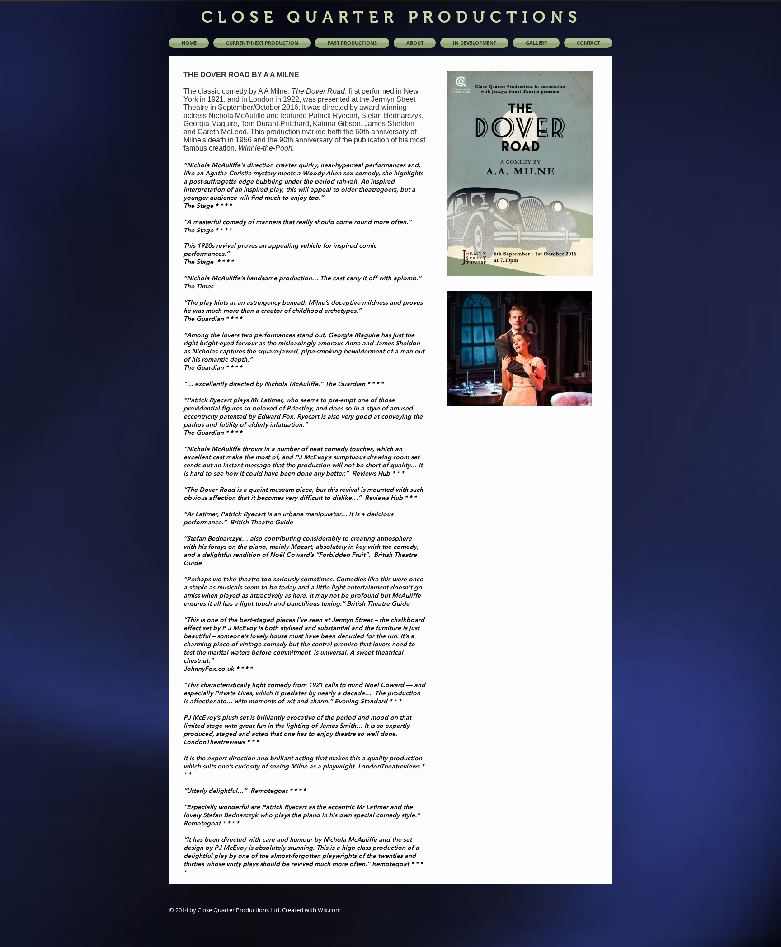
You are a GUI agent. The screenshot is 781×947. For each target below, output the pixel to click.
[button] (352, 43)
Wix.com (329, 910)
